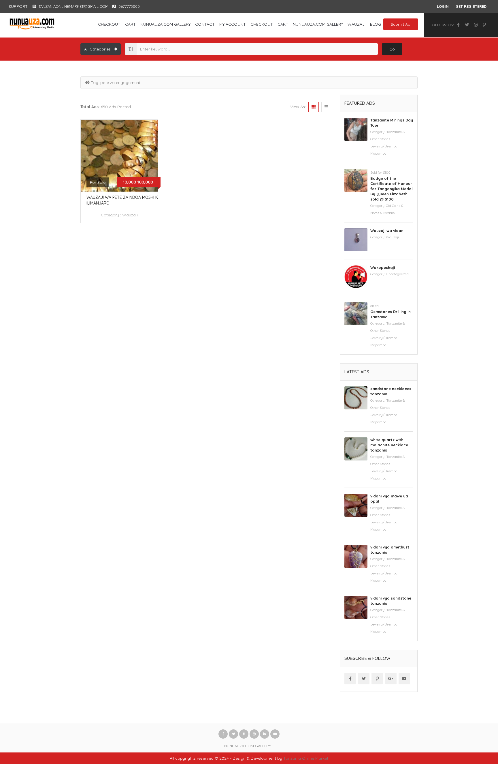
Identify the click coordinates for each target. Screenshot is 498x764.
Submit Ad (400, 24)
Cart (130, 24)
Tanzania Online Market (305, 758)
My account (232, 24)
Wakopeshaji (382, 267)
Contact (205, 24)
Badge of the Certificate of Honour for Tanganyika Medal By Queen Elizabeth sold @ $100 (391, 188)
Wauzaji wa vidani (387, 230)
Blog (375, 24)
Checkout (109, 24)
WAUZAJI (356, 24)
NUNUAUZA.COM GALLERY (165, 24)
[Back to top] (479, 728)
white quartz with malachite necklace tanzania (389, 444)
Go (392, 49)
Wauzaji (130, 215)
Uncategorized (397, 274)
